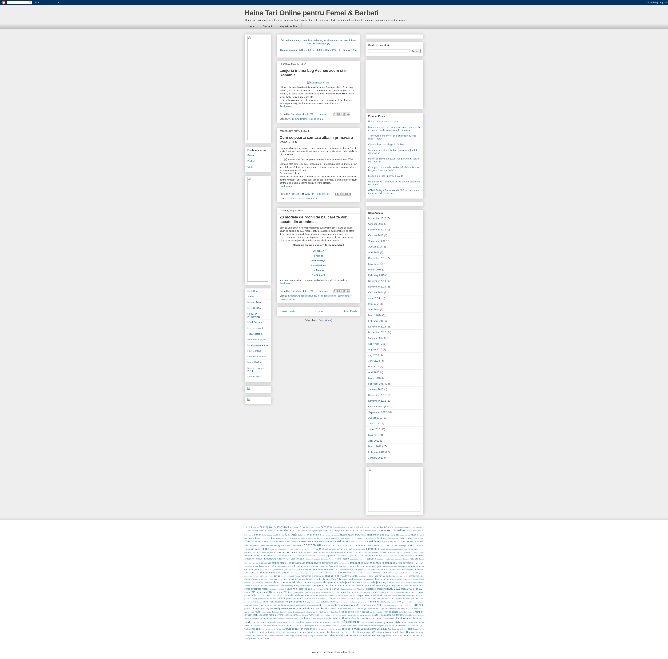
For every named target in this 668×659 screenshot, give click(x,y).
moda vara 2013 (281, 592)
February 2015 (376, 275)
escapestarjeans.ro (357, 559)
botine (272, 538)
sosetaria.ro (263, 622)
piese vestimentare (410, 602)
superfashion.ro (416, 622)
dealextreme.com (262, 555)
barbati (291, 534)
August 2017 (375, 246)
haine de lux (256, 573)
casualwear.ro (409, 541)
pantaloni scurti (416, 595)
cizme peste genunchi (303, 549)
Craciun (349, 552)
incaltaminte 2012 (349, 576)
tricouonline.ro (292, 632)
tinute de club (279, 629)
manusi (412, 585)
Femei (250, 155)
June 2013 (374, 360)
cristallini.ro (384, 552)
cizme (265, 548)
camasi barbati (341, 541)
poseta (312, 605)
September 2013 (377, 343)
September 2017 (377, 241)
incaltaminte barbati (383, 576)
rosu (389, 615)
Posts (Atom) (325, 320)
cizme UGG (318, 549)
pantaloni (364, 595)
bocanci (420, 535)
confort (400, 549)
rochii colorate (306, 612)
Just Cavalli (255, 583)
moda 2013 (406, 589)
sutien (246, 626)
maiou (358, 586)
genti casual (387, 566)
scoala (327, 618)
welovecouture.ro (349, 635)
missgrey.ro (371, 589)
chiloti (411, 545)
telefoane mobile (270, 626)
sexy (379, 618)
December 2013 (377, 326)
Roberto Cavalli (336, 609)
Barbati (251, 161)
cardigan (383, 541)
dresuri (259, 559)
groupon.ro (362, 569)
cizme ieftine (288, 549)
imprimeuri (319, 576)
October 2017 (375, 235)
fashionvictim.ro (406, 563)
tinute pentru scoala (324, 629)
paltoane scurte (331, 595)
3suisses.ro (280, 527)
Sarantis (297, 618)
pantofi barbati (304, 598)
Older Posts (350, 311)
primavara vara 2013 (371, 605)
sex (374, 618)
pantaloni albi (376, 595)
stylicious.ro (401, 622)
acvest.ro (351, 527)
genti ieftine (398, 566)
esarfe (346, 558)
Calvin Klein (419, 538)
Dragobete (249, 559)
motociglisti (326, 592)
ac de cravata (314, 527)
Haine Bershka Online (406, 569)
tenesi (339, 626)
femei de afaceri (252, 566)
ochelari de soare (415, 592)
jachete (392, 579)
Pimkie (255, 605)
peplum (388, 602)
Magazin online (289, 26)
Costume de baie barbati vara (308, 553)
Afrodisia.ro (343, 90)
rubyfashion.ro (399, 615)
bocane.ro (249, 538)
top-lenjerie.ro (402, 629)
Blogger (351, 652)
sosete (273, 622)
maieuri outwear (348, 585)
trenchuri (248, 632)
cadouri (409, 538)
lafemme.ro (281, 582)
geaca (346, 566)
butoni (378, 538)
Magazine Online (322, 585)
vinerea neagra (302, 635)
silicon (421, 618)
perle (394, 602)
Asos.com (376, 531)
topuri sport (419, 629)
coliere (352, 549)
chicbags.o (403, 546)
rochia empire (348, 609)
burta (359, 538)
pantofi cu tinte (373, 598)
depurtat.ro (341, 556)
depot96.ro (331, 555)
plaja (261, 605)
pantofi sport (417, 598)
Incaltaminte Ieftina (257, 345)
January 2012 (375, 457)
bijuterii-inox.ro (355, 535)
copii (415, 549)
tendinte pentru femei (327, 626)
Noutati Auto (254, 302)
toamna (358, 628)
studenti (378, 622)
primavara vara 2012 (350, 605)
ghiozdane (302, 569)
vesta (254, 635)
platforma (273, 605)
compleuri (384, 549)
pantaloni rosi (403, 595)
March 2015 (374, 269)
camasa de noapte (276, 541)
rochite (375, 615)
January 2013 (375, 389)
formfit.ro (298, 566)
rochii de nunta (375, 612)
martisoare (273, 589)
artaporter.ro (346, 530)
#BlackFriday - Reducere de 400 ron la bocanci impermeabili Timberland (394, 192)
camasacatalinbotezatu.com (311, 541)
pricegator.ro (334, 605)
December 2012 (377, 395)
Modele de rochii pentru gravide (385, 175)
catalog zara (279, 546)
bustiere (371, 538)
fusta (326, 566)
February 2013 (376, 383)
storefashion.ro (287, 299)
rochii (320, 295)
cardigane (392, 541)
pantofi (281, 598)
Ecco (293, 559)
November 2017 (377, 229)
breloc (353, 538)
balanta (251, 535)
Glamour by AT (332, 569)
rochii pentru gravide (339, 615)
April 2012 (373, 440)
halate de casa (364, 573)
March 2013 (374, 378)
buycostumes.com (389, 538)
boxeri (320, 538)
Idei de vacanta (255, 328)
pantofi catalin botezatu (337, 599)
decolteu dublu (296, 556)
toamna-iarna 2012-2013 (375, 629)
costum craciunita (252, 552)
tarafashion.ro (256, 625)
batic (304, 535)
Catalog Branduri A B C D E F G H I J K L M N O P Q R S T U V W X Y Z (318, 50)
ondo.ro (261, 595)
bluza (396, 535)
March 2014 (374, 315)
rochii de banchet (331, 612)
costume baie (267, 553)
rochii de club (345, 612)
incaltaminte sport (310, 579)
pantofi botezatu (318, 599)
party (382, 602)
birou (364, 535)
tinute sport (347, 629)
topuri (411, 629)
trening (256, 632)
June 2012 (374, 429)
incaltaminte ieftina (292, 579)
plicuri (295, 605)
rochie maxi (249, 612)
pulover (247, 609)
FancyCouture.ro (251, 563)
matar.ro (290, 588)
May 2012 (373, 435)
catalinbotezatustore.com (263, 546)
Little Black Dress (412, 583)
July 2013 (373, 355)
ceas (324, 545)
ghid (286, 569)
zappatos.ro (386, 636)
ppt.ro (325, 605)
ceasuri (340, 545)
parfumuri (374, 601)
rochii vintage (365, 615)
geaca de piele (357, 566)
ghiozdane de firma (316, 569)
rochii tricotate (354, 615)
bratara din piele (338, 538)
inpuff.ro (351, 579)
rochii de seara (260, 615)
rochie (388, 608)
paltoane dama (317, 595)
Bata (300, 535)
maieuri (335, 585)
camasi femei (372, 541)
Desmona (385, 556)
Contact (267, 26)
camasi (328, 541)
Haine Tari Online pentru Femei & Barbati (312, 13)
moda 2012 (393, 588)
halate (354, 573)
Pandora (356, 595)
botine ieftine (311, 538)
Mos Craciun (306, 592)
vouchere (319, 636)
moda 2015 (249, 592)
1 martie (255, 527)
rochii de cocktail (360, 612)
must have (358, 592)
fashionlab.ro (356, 563)
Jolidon (415, 579)
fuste (341, 566)
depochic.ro (320, 556)
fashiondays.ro (308, 295)
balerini (257, 534)
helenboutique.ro (405, 573)
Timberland (368, 626)
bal (245, 535)
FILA (267, 566)
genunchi (248, 569)
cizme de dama (276, 549)
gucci (370, 569)
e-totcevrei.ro (283, 559)
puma (262, 608)
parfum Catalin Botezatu (347, 602)
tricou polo (281, 632)
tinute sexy (337, 629)
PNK (300, 605)
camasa (292, 198)
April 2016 (373, 252)
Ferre (262, 566)
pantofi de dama (403, 599)
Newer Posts (287, 311)
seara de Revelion (341, 618)
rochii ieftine (303, 615)
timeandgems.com (380, 626)
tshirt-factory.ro (358, 632)
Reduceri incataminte (253, 315)
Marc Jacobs (262, 589)
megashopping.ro (304, 589)
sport (298, 622)
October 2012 (375, 406)
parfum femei (363, 602)
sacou (409, 615)
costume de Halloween (333, 552)
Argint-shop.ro (329, 530)
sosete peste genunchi (286, 622)
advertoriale (260, 530)
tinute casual (268, 629)
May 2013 (373, 366)
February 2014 (376, 320)
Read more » (286, 106)
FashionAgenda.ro (296, 563)
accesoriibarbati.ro (340, 527)
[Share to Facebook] (345, 114)
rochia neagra (360, 608)
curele (414, 552)
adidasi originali (396, 527)
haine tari (323, 573)
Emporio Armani (327, 559)
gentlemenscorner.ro (413, 566)
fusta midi (333, 566)
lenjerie (303, 119)
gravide (353, 569)
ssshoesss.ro (306, 622)
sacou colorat (418, 615)
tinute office (309, 629)
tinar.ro (392, 625)
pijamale (248, 605)
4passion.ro (293, 527)
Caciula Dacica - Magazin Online (386, 144)
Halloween (376, 573)
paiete (297, 595)
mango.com (394, 585)
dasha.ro (248, 555)
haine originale (294, 573)
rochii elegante (291, 615)
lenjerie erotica (318, 583)
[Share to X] (342, 114)
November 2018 (377, 218)
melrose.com (318, 589)
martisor (281, 589)
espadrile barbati (402, 559)
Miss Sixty (361, 589)
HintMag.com (418, 573)
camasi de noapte (357, 541)
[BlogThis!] (338, 114)
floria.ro (290, 566)
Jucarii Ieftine (254, 333)
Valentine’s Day (417, 632)
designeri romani (372, 555)
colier (346, 549)
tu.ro (368, 632)
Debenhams (276, 556)
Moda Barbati (254, 362)
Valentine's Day (402, 632)
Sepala (355, 618)
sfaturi (415, 618)
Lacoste (270, 583)
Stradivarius (370, 622)
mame (372, 586)
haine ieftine (269, 572)
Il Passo (296, 576)
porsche (305, 605)
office (246, 595)
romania (383, 615)
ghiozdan (292, 569)
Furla (322, 566)
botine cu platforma (284, 538)
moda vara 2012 (264, 592)
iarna (276, 575)
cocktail (332, 549)
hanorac (386, 573)
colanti (340, 549)
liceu (389, 582)
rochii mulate (325, 615)
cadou (402, 538)
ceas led (332, 545)
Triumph (348, 632)
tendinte (288, 625)
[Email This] (335, 114)
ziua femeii (413, 635)
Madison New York (276, 586)
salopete (264, 618)
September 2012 (377, 412)
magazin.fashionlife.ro (304, 586)
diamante (393, 556)
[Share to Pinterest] (348, 114)
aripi (338, 531)
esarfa (338, 559)
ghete (256, 569)
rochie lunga (419, 609)
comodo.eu (360, 549)
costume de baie (284, 552)
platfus (290, 605)
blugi (382, 534)
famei (421, 559)
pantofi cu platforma (356, 599)
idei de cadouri (287, 576)
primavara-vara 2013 (390, 605)
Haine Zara (333, 573)
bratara (327, 538)
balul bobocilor (279, 535)
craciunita (358, 552)
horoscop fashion (251, 576)
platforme (282, 605)
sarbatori (305, 618)
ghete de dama (266, 569)
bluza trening (405, 535)
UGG (373, 632)
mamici (378, 586)
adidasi (359, 527)
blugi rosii (389, 535)
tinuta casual (405, 626)
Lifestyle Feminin (256, 356)
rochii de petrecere (406, 612)
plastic (266, 605)
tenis (344, 626)
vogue (312, 636)
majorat (365, 585)
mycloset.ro (368, 592)
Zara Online (402, 635)
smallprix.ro (250, 622)
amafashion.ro (288, 530)
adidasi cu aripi (370, 527)
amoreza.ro (302, 531)
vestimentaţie (289, 636)
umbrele (379, 632)
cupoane (400, 553)
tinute (259, 629)
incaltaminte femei (275, 579)
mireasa (353, 589)
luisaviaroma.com (259, 585)
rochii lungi (314, 615)
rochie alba (395, 609)
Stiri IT (251, 296)
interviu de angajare (364, 579)
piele (399, 602)
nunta (382, 592)
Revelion (325, 608)
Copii (250, 166)
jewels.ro (407, 579)
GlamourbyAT (344, 569)
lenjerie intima (316, 119)
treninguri (264, 632)
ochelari (402, 592)
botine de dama (298, 538)
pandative (348, 595)
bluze (413, 534)
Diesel (401, 555)
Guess (375, 569)
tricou (272, 632)
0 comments (322, 114)
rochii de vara (276, 615)
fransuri (307, 566)
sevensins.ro (366, 618)
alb (277, 530)
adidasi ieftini (383, 527)
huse (271, 576)
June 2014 (374, 298)
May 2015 (373, 263)
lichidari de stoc (398, 583)
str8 (362, 622)
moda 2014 (418, 589)
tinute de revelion (294, 629)
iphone (376, 579)
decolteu (285, 556)
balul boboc (267, 535)
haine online (282, 573)
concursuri (392, 549)
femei (314, 198)
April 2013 (373, 372)
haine (381, 569)
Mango (385, 585)
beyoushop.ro (333, 535)
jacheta (384, 579)
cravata (367, 552)
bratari (347, 538)
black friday (373, 534)
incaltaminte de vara (258, 579)
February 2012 (376, 452)
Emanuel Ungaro (313, 559)
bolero (258, 538)
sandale (273, 618)
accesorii (326, 527)
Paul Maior (296, 114)
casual (399, 541)
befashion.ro (313, 534)
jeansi (400, 579)
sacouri (247, 618)
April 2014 (373, 309)
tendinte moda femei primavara (305, 626)
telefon (280, 626)
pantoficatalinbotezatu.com (275, 602)
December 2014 (377, 280)
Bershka (323, 535)
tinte (398, 625)
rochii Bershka (294, 612)
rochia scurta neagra (376, 609)
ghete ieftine (278, 569)
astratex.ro (386, 530)
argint (319, 531)
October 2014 (375, 292)
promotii (419, 604)
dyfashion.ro (294, 295)
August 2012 (375, 417)
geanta (368, 566)
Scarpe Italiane (317, 618)
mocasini (381, 589)
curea (407, 552)
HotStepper (263, 576)
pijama (421, 602)
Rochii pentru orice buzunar (383, 121)
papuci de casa (313, 602)
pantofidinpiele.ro (297, 601)
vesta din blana (276, 636)
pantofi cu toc (388, 598)
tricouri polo (312, 632)
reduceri (297, 608)
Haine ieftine (254, 350)
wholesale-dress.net (370, 635)
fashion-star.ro (279, 563)
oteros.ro (279, 595)
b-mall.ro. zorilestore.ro (414, 531)
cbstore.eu (312, 545)
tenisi (349, 625)
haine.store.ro (344, 573)
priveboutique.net (406, 605)
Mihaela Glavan (331, 589)
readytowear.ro (282, 608)
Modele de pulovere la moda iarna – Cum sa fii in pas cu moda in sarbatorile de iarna (394, 128)
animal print (312, 531)
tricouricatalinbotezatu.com (331, 632)
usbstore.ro (388, 632)
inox (345, 579)
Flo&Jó (281, 566)
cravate (375, 553)
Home (251, 26)
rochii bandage (281, 612)
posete (318, 605)
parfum (333, 602)
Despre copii (254, 376)
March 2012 (374, 446)
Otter (286, 595)
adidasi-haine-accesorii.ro (413, 527)
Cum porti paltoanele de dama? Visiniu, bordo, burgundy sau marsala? (393, 169)
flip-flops (273, 566)
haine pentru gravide (309, 573)
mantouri (404, 586)
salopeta (255, 618)
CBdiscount (297, 545)
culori (393, 552)
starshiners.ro (345, 295)
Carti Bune (253, 291)
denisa (311, 555)
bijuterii (343, 534)
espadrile (371, 558)
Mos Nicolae (317, 592)
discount (419, 555)
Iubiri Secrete (254, 322)
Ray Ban (269, 609)
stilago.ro (331, 622)
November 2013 (377, 332)
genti (379, 566)
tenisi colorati (358, 626)
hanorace (394, 573)
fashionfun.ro (344, 563)
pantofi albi (291, 599)
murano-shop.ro (345, 592)
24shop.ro (265, 527)
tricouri (302, 632)
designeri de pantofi (355, 556)
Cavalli (287, 546)
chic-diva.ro (392, 545)
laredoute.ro (296, 582)
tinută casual (417, 625)
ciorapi (258, 549)
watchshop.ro (330, 635)
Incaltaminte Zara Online (331, 579)
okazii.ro (253, 595)
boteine (265, 538)
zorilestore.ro (264, 638)
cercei (384, 545)
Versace (247, 636)
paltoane (304, 595)
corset (421, 549)
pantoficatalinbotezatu (253, 602)
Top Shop (392, 629)
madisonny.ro (289, 586)
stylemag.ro (388, 622)
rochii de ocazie (390, 612)
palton (341, 595)
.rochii (247, 527)
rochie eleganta (407, 609)
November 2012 (377, 400)
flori (285, 566)
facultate (414, 559)
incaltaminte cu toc (400, 576)
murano (335, 592)
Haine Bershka (390, 569)
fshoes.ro (315, 566)
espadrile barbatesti (385, 559)
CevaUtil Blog (254, 308)
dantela (421, 553)
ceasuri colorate (352, 545)
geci (374, 566)
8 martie (304, 527)
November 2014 (377, 286)
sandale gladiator (285, 618)
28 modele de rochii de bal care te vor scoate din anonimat (313, 219)
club (327, 549)
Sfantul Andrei (388, 618)
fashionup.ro (391, 563)
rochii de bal (330, 295)
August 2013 (375, 349)
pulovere (255, 608)
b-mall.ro (399, 530)
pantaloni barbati (390, 595)
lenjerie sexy (379, 582)
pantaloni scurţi (250, 599)
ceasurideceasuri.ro (370, 545)
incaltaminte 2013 (366, 576)
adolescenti (249, 531)
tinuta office (249, 629)
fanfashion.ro (265, 563)
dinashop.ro (409, 556)
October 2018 (375, 223)
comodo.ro (372, 548)
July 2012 (373, 423)
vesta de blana (263, 636)
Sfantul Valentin (403, 618)
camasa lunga (291, 541)
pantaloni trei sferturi (267, 599)
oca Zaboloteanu (392, 592)
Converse (408, 549)
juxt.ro (264, 582)
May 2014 (373, 303)
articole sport (358, 530)
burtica (364, 538)
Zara (394, 635)
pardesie (325, 602)
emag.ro (300, 559)
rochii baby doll (268, 612)
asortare (368, 531)
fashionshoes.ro (374, 562)
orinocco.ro (270, 595)
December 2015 (377, 258)
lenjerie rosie (368, 583)
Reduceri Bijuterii (256, 339)
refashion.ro (309, 608)
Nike (377, 592)
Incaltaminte (332, 575)
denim (305, 556)
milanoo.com (345, 589)
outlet (290, 595)
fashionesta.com (330, 563)
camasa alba (303, 198)
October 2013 (375, 338)
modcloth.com (295, 592)
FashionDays (318, 260)
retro (318, 608)
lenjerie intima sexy (352, 582)
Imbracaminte (306, 576)
